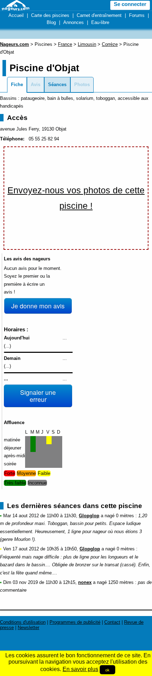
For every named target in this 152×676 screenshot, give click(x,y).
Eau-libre (100, 22)
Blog (51, 22)
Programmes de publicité (74, 622)
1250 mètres (121, 582)
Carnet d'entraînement (99, 15)
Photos (82, 84)
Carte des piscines (50, 15)
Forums (137, 15)
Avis (35, 84)
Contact (112, 622)
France (65, 44)
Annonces (73, 22)
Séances (57, 84)
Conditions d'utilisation (23, 622)
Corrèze (110, 44)
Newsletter (28, 627)
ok (107, 669)
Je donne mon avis (38, 305)
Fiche (17, 84)
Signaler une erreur (38, 396)
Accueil (16, 15)
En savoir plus (80, 669)
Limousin (87, 44)
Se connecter (130, 4)
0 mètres (125, 515)
